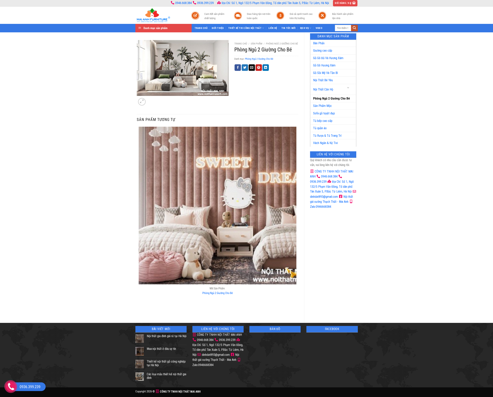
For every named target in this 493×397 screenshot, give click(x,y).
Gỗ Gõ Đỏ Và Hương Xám (328, 58)
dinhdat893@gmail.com (215, 355)
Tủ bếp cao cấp (322, 121)
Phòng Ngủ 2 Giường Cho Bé (331, 98)
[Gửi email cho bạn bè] (252, 67)
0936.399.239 (205, 3)
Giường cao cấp (322, 50)
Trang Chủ (201, 28)
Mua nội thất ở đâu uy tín (161, 349)
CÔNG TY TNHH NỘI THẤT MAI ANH (219, 335)
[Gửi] (354, 28)
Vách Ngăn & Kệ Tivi (325, 143)
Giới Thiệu (218, 28)
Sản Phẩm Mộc (322, 106)
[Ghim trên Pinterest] (259, 67)
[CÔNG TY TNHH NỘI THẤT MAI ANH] (159, 15)
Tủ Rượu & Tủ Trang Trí (327, 135)
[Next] (151, 99)
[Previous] (139, 310)
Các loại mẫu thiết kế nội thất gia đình (166, 376)
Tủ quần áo (320, 128)
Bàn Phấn (318, 43)
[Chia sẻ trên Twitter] (245, 67)
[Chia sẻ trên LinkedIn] (265, 67)
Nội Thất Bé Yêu (323, 80)
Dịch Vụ (304, 28)
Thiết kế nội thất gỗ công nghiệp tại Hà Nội (166, 363)
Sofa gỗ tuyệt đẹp (324, 113)
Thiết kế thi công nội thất (245, 28)
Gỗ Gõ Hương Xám (324, 65)
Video (319, 28)
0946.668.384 (183, 3)
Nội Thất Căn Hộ (323, 89)
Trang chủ (240, 43)
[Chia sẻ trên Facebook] (238, 67)
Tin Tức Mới (288, 28)
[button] (345, 3)
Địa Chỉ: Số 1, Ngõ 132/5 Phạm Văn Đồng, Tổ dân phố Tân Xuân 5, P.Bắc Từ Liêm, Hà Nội (275, 3)
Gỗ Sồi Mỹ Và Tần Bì (325, 73)
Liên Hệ (272, 28)
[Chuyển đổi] (348, 88)
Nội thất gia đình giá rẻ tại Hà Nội (166, 336)
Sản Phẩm (256, 43)
